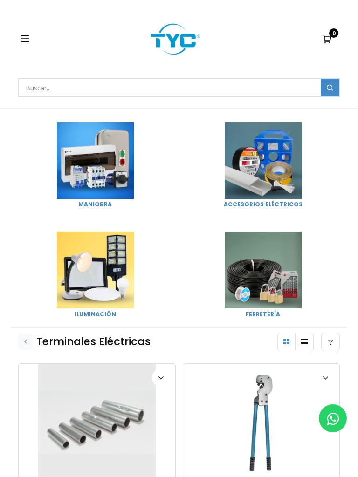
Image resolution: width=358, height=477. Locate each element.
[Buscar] (330, 87)
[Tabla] (287, 342)
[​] (333, 418)
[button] (325, 401)
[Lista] (304, 342)
